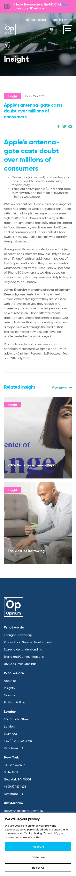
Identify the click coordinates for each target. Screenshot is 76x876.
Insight (12, 96)
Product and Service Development (28, 642)
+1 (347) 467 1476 (15, 786)
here (65, 4)
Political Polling (35, 20)
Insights (9, 688)
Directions (11, 748)
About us (10, 681)
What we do (14, 627)
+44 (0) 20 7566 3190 (18, 741)
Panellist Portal (62, 20)
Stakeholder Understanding (23, 649)
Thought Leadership (18, 635)
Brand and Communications (24, 656)
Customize (38, 857)
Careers (9, 695)
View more (59, 388)
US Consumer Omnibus (20, 664)
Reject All (38, 867)
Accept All (38, 846)
